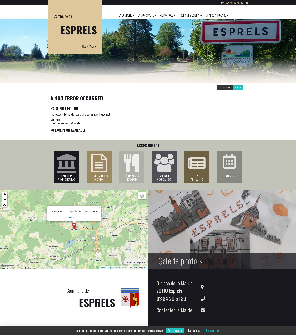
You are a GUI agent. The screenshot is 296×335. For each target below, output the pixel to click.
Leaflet (102, 267)
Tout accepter (175, 330)
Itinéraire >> (74, 217)
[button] (4, 204)
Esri (145, 267)
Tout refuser (194, 330)
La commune (125, 15)
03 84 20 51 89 (236, 2)
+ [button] (5, 194)
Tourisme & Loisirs (189, 15)
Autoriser (238, 87)
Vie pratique (166, 15)
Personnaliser (213, 330)
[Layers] (142, 195)
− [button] (5, 199)
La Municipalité (146, 15)
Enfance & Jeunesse (216, 15)
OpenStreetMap (115, 267)
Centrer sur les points (135, 262)
